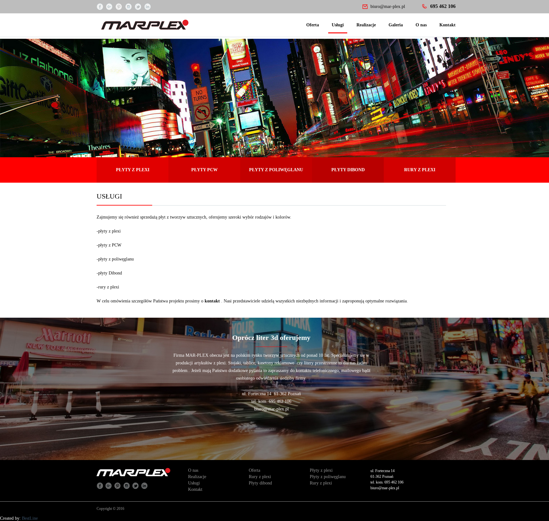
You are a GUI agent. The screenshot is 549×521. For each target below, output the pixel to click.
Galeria (396, 25)
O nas (421, 25)
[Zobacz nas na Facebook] (100, 6)
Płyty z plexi (321, 470)
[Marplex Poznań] (169, 23)
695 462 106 (443, 6)
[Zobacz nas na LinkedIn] (147, 6)
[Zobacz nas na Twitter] (138, 6)
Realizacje (366, 25)
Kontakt (447, 25)
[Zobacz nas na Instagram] (128, 6)
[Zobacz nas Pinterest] (119, 6)
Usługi (338, 25)
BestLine (30, 518)
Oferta (312, 25)
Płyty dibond (260, 483)
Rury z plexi (260, 476)
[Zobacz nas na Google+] (109, 6)
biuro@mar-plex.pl (387, 6)
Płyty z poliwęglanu (328, 476)
